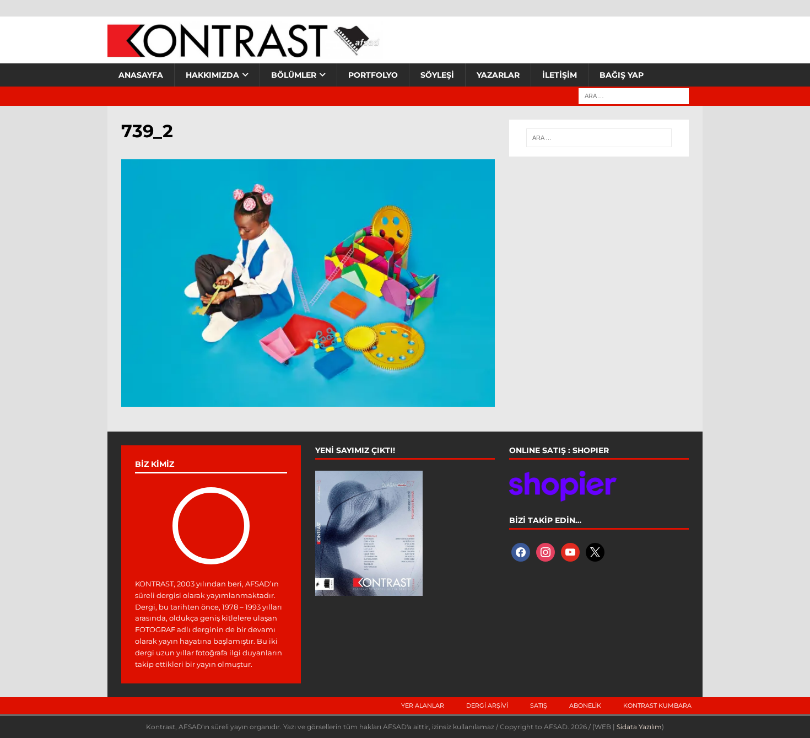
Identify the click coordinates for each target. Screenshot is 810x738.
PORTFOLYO (373, 75)
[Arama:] (634, 95)
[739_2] (308, 400)
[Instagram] (545, 551)
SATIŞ (538, 705)
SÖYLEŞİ (437, 75)
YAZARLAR (498, 75)
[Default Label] (570, 551)
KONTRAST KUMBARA (657, 705)
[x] (595, 551)
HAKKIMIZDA (212, 75)
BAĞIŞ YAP (622, 75)
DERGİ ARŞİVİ (487, 705)
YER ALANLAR (422, 705)
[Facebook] (520, 551)
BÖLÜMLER (293, 75)
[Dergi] (245, 52)
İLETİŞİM (559, 75)
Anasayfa (140, 75)
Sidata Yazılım (639, 727)
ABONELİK (585, 705)
